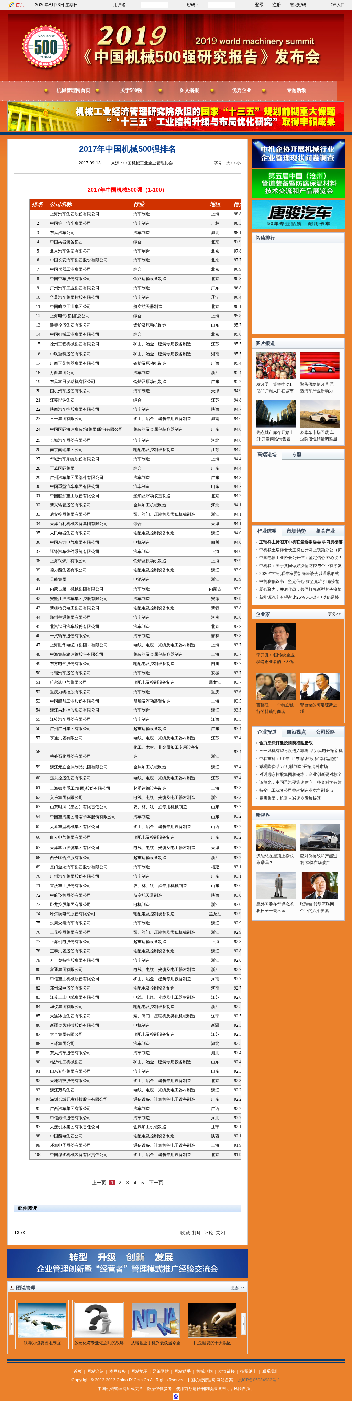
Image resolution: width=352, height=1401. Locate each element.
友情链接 (226, 1371)
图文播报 (189, 90)
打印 (197, 1233)
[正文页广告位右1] (298, 166)
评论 (208, 1233)
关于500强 (131, 90)
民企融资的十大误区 (212, 1342)
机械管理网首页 (73, 90)
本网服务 (117, 1371)
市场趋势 (296, 531)
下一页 (156, 1182)
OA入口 (338, 4)
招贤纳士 (248, 1371)
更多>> (237, 1287)
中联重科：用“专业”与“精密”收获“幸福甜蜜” (298, 758)
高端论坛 (267, 454)
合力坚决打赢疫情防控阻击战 (286, 742)
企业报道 (267, 732)
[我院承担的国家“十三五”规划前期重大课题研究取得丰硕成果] (175, 130)
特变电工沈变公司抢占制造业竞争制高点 (296, 790)
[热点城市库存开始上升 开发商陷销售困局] (276, 426)
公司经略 (325, 732)
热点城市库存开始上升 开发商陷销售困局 (275, 439)
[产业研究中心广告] (127, 1276)
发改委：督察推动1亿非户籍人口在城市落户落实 (275, 391)
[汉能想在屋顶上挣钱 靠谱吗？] (276, 849)
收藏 (185, 1233)
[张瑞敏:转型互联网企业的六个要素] (320, 898)
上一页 (99, 1182)
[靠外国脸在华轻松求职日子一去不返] (276, 898)
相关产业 (325, 531)
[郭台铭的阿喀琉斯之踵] (320, 698)
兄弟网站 (160, 1371)
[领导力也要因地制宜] (42, 1335)
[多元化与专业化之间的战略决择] (99, 1335)
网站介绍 (95, 1371)
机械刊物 (204, 1371)
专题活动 (296, 90)
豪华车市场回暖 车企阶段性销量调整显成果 (318, 439)
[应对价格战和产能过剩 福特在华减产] (320, 849)
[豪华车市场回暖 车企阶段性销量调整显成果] (320, 426)
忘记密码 (298, 4)
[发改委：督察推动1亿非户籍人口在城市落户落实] (276, 378)
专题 (296, 454)
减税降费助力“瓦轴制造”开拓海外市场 (293, 766)
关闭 (220, 1233)
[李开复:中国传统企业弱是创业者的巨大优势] (276, 648)
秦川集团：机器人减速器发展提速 (290, 798)
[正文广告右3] (298, 227)
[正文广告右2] (298, 196)
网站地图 (139, 1371)
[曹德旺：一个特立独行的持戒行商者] (276, 698)
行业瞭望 (267, 531)
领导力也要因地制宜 (42, 1342)
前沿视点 (296, 732)
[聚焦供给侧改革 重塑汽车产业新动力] (320, 378)
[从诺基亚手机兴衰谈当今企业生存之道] (156, 1335)
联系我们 (270, 1371)
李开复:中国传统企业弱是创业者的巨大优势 (275, 662)
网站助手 (182, 1371)
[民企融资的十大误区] (212, 1335)
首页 (20, 4)
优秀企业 (241, 90)
